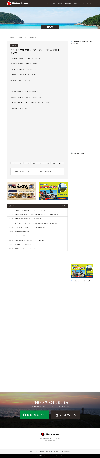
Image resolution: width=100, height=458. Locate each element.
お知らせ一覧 (62, 206)
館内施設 (60, 3)
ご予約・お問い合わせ (86, 3)
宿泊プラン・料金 (51, 3)
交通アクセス (68, 3)
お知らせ (76, 3)
